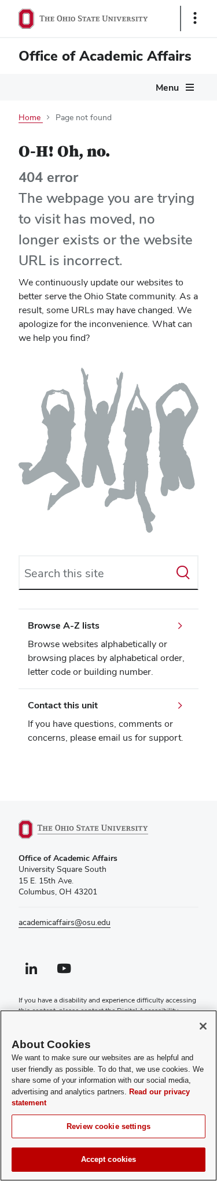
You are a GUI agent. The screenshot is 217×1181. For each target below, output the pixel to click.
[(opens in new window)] (97, 829)
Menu (167, 87)
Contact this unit (63, 705)
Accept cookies (109, 1159)
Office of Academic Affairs (105, 56)
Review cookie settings (108, 1126)
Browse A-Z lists (64, 625)
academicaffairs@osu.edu (65, 922)
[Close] (203, 1026)
